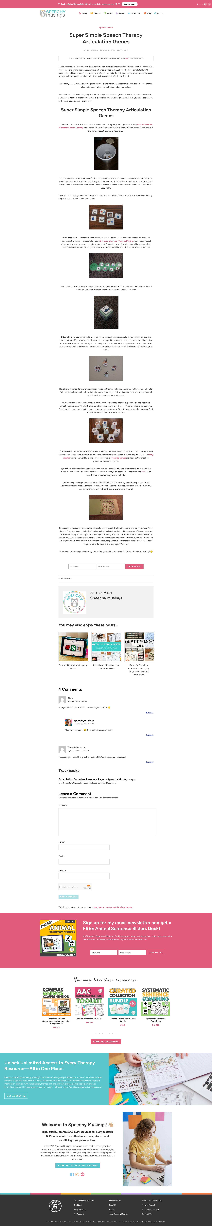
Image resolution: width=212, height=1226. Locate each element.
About (121, 13)
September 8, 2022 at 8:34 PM (78, 751)
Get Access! (15, 1096)
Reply (150, 713)
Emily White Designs (153, 1222)
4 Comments (123, 50)
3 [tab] (103, 1034)
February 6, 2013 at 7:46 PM (77, 701)
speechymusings (84, 720)
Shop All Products (106, 1042)
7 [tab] (116, 1034)
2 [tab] (100, 1034)
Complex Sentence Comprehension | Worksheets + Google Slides (56, 1021)
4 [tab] (106, 1034)
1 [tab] (96, 1034)
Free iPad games (118, 458)
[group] (98, 4)
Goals (109, 13)
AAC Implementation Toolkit (89, 1018)
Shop (84, 13)
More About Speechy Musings (78, 1165)
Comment (64, 805)
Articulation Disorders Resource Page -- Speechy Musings (94, 779)
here (126, 58)
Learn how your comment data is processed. (113, 907)
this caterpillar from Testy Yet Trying (116, 241)
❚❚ (205, 4)
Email (62, 856)
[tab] (197, 4)
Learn (96, 13)
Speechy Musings (53, 14)
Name (62, 842)
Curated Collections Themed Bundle (123, 1019)
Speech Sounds (106, 27)
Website (62, 870)
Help (149, 13)
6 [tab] (113, 1034)
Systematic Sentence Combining (155, 1019)
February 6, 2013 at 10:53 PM (84, 724)
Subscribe (135, 13)
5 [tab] (110, 1034)
